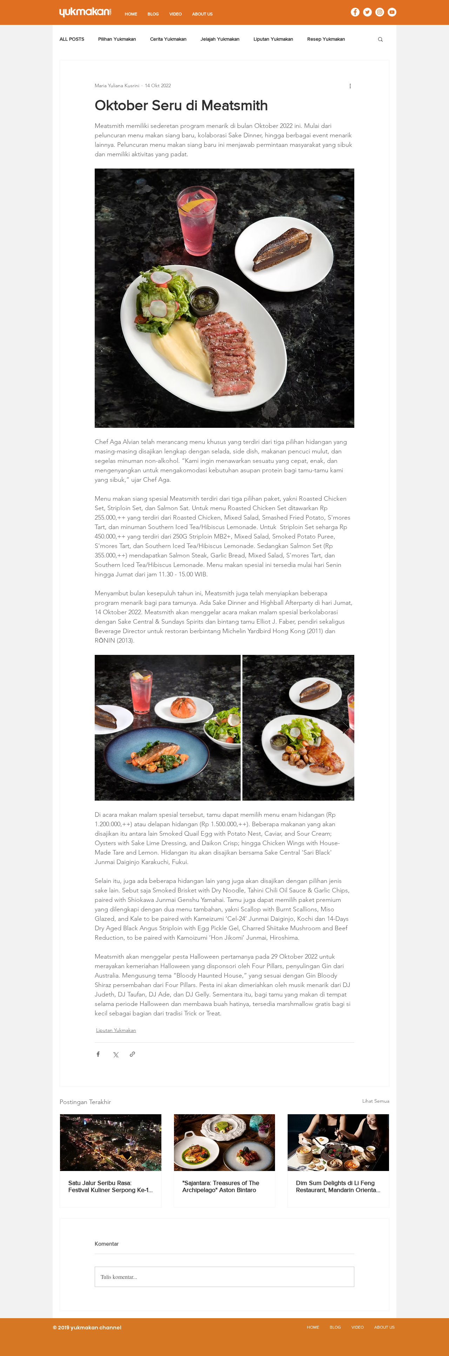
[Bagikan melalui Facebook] (98, 1054)
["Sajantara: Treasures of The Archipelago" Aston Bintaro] (224, 1142)
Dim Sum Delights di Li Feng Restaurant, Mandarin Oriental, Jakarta (337, 1186)
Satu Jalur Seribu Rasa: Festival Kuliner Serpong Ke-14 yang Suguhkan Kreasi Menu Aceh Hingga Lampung (110, 1186)
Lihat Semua (375, 1101)
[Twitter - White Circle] (367, 12)
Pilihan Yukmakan (117, 39)
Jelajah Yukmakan (220, 39)
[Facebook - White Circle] (355, 12)
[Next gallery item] (346, 727)
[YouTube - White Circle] (392, 12)
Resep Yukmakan (326, 39)
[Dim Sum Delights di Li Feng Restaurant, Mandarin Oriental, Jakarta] (338, 1142)
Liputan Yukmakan (273, 39)
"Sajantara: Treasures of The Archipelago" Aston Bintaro (220, 1186)
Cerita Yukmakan (168, 39)
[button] (380, 39)
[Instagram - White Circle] (379, 12)
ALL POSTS (72, 39)
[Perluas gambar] (168, 728)
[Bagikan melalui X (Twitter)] (115, 1054)
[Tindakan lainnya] (350, 85)
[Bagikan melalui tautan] (132, 1054)
